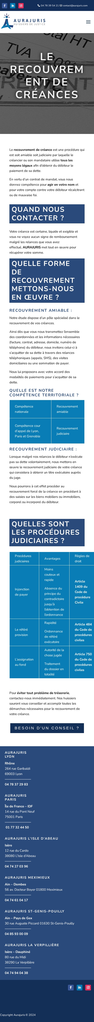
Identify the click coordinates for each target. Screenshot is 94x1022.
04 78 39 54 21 (50, 5)
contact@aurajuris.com (75, 5)
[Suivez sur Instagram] (21, 5)
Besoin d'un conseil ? (47, 728)
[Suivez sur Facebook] (4, 5)
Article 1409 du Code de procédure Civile (82, 592)
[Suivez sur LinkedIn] (12, 5)
